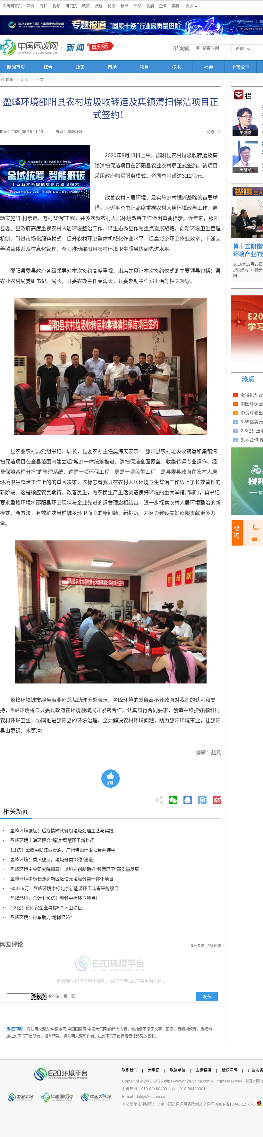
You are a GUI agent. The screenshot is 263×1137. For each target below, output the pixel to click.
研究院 (71, 6)
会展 (150, 6)
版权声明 (229, 1070)
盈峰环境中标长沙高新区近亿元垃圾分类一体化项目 (62, 878)
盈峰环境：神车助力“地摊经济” (41, 917)
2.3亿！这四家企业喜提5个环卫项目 (46, 907)
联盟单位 (177, 1070)
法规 (99, 6)
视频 (56, 6)
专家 (137, 6)
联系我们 (129, 1070)
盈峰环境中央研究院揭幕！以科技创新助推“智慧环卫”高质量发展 (74, 869)
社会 (208, 67)
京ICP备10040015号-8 (235, 1104)
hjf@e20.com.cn (151, 1096)
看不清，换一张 (61, 996)
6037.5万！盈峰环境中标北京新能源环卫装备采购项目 (64, 888)
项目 (144, 67)
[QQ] (187, 798)
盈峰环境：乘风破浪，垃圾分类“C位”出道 (51, 859)
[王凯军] (245, 143)
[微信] (173, 798)
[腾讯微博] (203, 798)
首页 (9, 80)
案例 (176, 6)
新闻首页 (16, 67)
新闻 (31, 6)
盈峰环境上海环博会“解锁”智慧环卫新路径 (52, 840)
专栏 (43, 6)
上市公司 (241, 67)
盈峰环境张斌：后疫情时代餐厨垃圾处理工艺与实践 (62, 830)
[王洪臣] (245, 106)
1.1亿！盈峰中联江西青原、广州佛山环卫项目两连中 (62, 850)
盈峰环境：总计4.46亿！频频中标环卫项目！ (55, 898)
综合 (48, 67)
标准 (124, 6)
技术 (176, 67)
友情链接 (203, 1070)
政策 (86, 6)
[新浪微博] (217, 798)
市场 (112, 67)
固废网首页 (12, 6)
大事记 (153, 1070)
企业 (163, 6)
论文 (111, 6)
